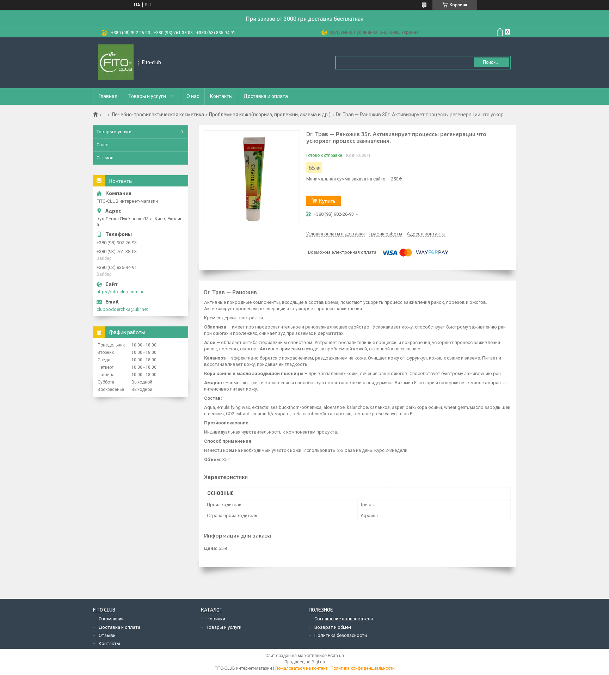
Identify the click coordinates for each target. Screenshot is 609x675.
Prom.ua (336, 655)
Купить (327, 201)
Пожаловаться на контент (301, 668)
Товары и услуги (147, 96)
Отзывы (106, 157)
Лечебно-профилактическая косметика (157, 114)
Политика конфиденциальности (363, 668)
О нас (192, 96)
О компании (111, 618)
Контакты (221, 96)
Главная (108, 96)
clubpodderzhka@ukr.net (122, 309)
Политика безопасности (340, 635)
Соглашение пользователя (343, 618)
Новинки (216, 618)
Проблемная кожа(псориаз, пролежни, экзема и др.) (270, 114)
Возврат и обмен (332, 627)
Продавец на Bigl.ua (304, 661)
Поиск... (491, 62)
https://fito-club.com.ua (120, 291)
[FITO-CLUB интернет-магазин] (116, 62)
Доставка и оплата (266, 96)
